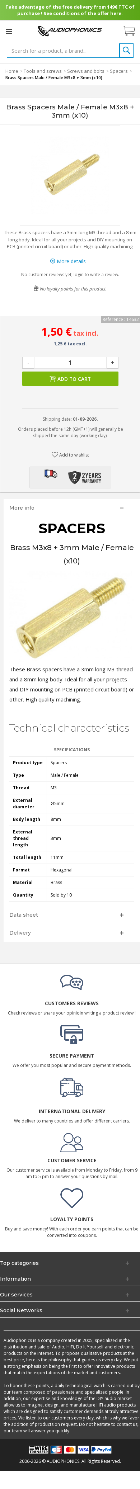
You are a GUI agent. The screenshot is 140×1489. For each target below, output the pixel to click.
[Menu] (9, 31)
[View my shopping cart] (132, 31)
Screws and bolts (85, 71)
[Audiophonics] (70, 31)
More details (70, 261)
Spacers (119, 71)
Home (11, 71)
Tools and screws (43, 71)
